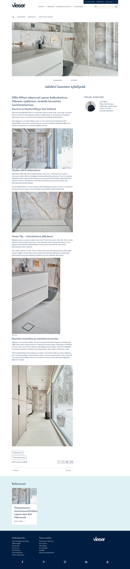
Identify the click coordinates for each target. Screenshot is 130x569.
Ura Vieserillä (43, 548)
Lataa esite (15, 548)
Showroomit (16, 546)
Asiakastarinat (32, 17)
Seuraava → (69, 470)
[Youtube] (107, 562)
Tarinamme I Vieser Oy (46, 541)
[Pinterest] (43, 562)
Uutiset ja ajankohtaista (46, 552)
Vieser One (33, 357)
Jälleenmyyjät (109, 1)
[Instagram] (65, 562)
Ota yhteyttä (78, 6)
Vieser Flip (60, 240)
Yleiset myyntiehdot (18, 555)
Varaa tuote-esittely (90, 1)
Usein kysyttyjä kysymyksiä (20, 541)
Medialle (41, 550)
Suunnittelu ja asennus (63, 6)
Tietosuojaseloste (17, 552)
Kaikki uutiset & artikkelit (20, 462)
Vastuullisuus (43, 546)
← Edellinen (15, 470)
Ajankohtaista (100, 1)
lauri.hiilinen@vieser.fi (106, 111)
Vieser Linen (46, 174)
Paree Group (43, 543)
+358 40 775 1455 (105, 108)
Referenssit (51, 6)
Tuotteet (41, 6)
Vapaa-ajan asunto (19, 457)
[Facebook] (22, 562)
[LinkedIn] (86, 562)
